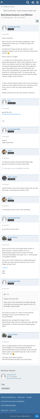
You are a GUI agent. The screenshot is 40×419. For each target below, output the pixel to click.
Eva (8, 376)
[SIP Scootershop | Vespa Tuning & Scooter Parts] (20, 10)
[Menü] (37, 2)
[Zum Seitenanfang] (37, 416)
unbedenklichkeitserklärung (11, 114)
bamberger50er (8, 17)
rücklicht (5, 268)
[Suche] (28, 2)
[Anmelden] (33, 2)
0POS (19, 168)
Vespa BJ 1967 (11, 375)
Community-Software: (20, 416)
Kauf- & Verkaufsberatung (14, 378)
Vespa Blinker (5, 388)
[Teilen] (37, 21)
